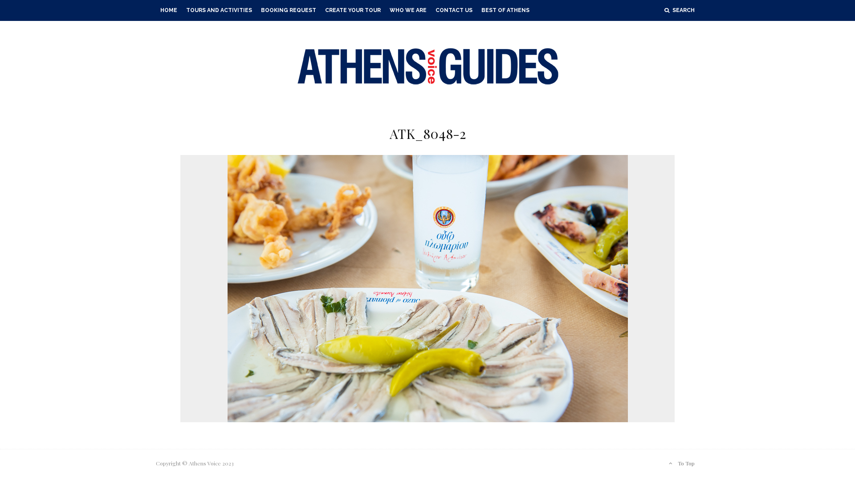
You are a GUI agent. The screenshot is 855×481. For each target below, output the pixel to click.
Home (168, 10)
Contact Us (454, 10)
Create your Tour (353, 10)
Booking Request (288, 10)
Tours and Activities (219, 10)
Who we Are (408, 10)
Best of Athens (505, 10)
